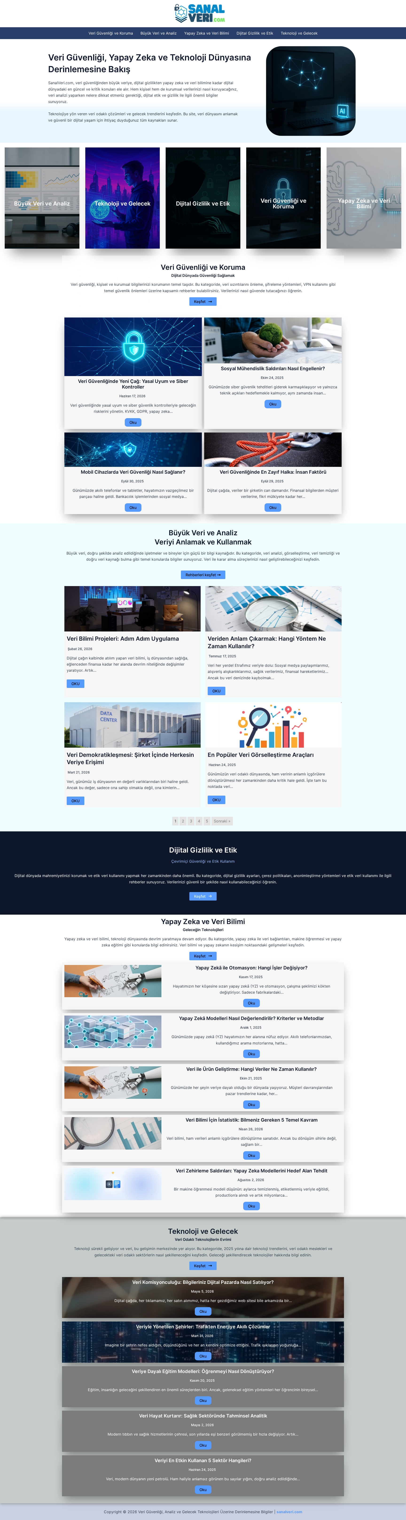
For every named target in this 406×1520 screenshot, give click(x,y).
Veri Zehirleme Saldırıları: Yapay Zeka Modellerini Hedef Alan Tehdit (252, 1171)
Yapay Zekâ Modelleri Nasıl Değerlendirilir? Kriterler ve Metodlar (251, 1018)
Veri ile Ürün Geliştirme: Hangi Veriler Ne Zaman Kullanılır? (251, 1069)
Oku (133, 422)
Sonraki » (222, 821)
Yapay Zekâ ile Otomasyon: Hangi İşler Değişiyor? (251, 968)
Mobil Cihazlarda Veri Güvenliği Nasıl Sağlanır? (133, 472)
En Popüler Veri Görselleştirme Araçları (261, 754)
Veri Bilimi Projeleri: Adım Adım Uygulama (123, 638)
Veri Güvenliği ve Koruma (111, 33)
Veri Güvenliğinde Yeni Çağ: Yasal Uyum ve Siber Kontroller (133, 384)
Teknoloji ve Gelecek (299, 33)
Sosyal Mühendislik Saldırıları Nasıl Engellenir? (273, 368)
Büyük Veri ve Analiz (159, 33)
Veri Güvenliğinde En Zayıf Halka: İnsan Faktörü (273, 472)
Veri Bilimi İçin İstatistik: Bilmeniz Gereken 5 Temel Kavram (252, 1120)
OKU (75, 683)
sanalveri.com (289, 1511)
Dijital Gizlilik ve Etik (255, 33)
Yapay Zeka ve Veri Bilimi (206, 33)
